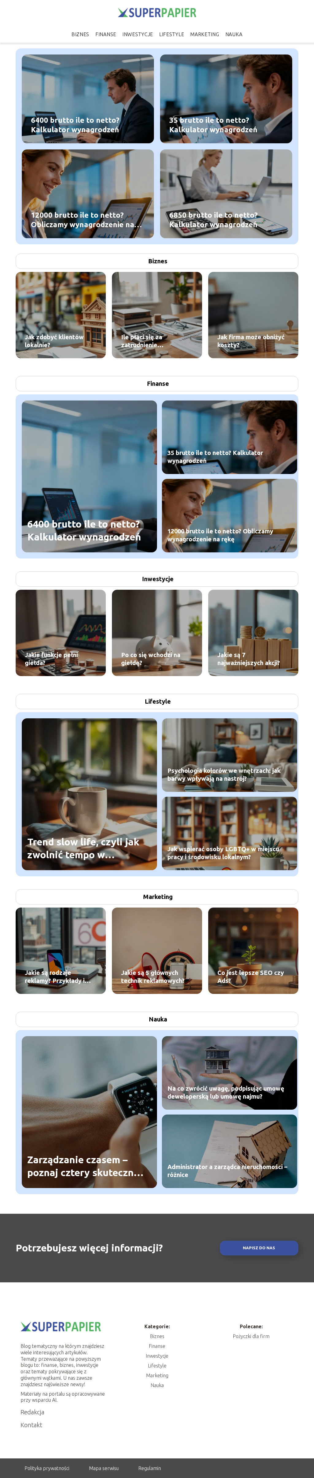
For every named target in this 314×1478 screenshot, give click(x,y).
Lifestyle (171, 34)
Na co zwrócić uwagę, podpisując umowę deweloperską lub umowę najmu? (225, 1092)
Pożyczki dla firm (251, 1336)
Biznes (80, 34)
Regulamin (149, 1468)
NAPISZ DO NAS (259, 1248)
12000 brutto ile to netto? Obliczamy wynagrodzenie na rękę (82, 220)
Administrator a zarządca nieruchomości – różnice (227, 1170)
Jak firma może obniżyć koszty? (251, 340)
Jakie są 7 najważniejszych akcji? (248, 658)
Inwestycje (137, 34)
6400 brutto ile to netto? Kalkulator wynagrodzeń (75, 125)
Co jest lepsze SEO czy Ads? (250, 976)
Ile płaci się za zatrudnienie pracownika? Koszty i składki (151, 341)
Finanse (105, 34)
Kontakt (31, 1424)
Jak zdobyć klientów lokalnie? (54, 340)
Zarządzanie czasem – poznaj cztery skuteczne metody (83, 1166)
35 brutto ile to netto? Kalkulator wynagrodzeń (213, 125)
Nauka (234, 34)
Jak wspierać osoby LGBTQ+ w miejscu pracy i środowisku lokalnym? (223, 852)
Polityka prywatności (47, 1468)
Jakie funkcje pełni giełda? (51, 658)
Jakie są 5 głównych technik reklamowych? (153, 976)
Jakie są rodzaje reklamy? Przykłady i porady (55, 977)
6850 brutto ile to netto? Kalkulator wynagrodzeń (213, 220)
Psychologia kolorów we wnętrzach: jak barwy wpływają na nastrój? (224, 774)
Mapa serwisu (104, 1468)
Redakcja (32, 1412)
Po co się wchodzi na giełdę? (150, 658)
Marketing (204, 34)
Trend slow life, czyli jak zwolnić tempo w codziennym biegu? (83, 848)
